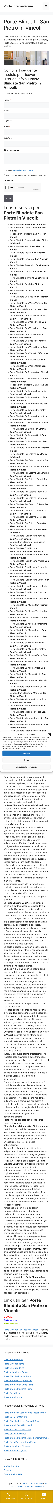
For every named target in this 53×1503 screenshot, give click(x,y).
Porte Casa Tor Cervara (15, 1417)
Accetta (26, 753)
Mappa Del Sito (11, 1466)
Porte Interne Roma (18, 6)
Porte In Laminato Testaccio (17, 1429)
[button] (49, 734)
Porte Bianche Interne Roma (17, 1376)
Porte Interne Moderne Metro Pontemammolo (26, 1438)
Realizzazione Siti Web (33, 1483)
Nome (6, 110)
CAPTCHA (9, 180)
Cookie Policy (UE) (13, 1474)
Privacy (7, 1470)
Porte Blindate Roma (14, 1368)
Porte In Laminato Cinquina (17, 1446)
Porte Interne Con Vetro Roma (18, 1384)
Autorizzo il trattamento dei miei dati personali (26, 175)
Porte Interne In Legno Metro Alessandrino (25, 1412)
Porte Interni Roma (13, 1397)
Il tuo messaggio (12, 150)
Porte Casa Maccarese (15, 1433)
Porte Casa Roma (12, 1393)
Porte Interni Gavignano (15, 1450)
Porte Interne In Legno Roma (18, 1380)
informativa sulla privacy (22, 170)
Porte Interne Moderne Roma (18, 1389)
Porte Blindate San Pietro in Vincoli (21, 1329)
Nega (26, 760)
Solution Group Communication (30, 1486)
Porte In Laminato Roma (16, 1372)
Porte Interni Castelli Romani (18, 1425)
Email (7, 126)
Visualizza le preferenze (26, 767)
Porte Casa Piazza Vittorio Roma (20, 1442)
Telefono (9, 138)
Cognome (8, 120)
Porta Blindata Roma (14, 1364)
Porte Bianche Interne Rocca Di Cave (22, 1421)
